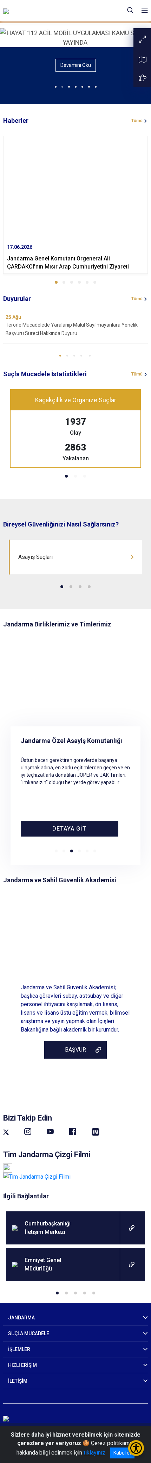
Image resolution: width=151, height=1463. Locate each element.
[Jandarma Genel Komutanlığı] (47, 10)
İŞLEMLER (19, 1349)
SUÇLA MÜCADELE (28, 1333)
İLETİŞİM (17, 1381)
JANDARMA (21, 1317)
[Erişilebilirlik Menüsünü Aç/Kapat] (136, 1448)
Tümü (137, 120)
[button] (56, 282)
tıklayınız (94, 1452)
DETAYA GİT (69, 828)
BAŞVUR (75, 1049)
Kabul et (122, 1453)
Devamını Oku (75, 65)
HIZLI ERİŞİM (22, 1365)
